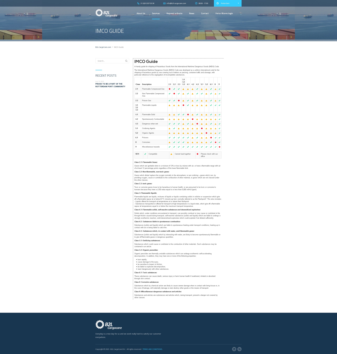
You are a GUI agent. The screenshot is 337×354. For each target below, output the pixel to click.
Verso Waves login (224, 13)
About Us (141, 13)
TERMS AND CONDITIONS (152, 349)
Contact (205, 13)
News (191, 13)
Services (156, 13)
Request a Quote (174, 13)
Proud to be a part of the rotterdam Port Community (110, 85)
